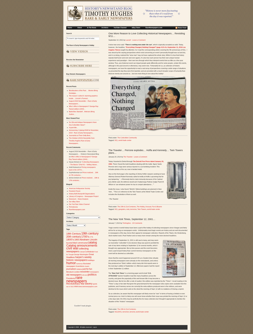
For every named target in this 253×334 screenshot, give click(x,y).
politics (92, 274)
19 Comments (137, 223)
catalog (92, 242)
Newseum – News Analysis (78, 199)
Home (70, 28)
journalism (71, 269)
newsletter (85, 272)
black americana (80, 243)
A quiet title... (73, 128)
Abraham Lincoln (88, 239)
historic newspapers (76, 260)
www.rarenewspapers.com (87, 286)
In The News (91, 28)
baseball (69, 243)
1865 (76, 239)
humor (71, 263)
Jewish (87, 266)
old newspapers (74, 275)
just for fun (87, 269)
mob (128, 209)
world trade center (124, 140)
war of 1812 (70, 286)
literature (70, 272)
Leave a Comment (138, 40)
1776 (91, 237)
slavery (88, 283)
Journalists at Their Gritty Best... (80, 135)
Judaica (79, 269)
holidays (91, 260)
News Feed (182, 28)
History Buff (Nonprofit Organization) (82, 194)
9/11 (116, 140)
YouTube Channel (120, 28)
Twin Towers (141, 209)
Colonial (81, 252)
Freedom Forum (74, 191)
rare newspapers (76, 279)
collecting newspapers (77, 250)
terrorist (132, 312)
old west (84, 275)
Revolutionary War (75, 283)
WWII (76, 286)
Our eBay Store (74, 202)
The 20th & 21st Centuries (126, 207)
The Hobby (141, 207)
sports (95, 284)
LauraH (128, 40)
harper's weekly (83, 257)
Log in (95, 327)
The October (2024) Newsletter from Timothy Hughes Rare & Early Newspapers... (81, 140)
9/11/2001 (118, 312)
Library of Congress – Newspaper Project (83, 196)
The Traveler (128, 157)
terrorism (133, 209)
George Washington (81, 254)
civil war (72, 248)
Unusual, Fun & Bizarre (153, 207)
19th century (90, 233)
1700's (85, 236)
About (79, 28)
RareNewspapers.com (153, 28)
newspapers (94, 272)
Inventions (80, 266)
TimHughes (127, 223)
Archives (104, 28)
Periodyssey (73, 207)
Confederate (89, 252)
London (77, 272)
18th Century (73, 233)
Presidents (70, 278)
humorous (79, 263)
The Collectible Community (127, 138)
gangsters (122, 209)
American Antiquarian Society (79, 188)
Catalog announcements (81, 245)
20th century (73, 236)
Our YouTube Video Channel (79, 204)
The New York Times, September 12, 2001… (131, 219)
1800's (70, 239)
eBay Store (136, 28)
